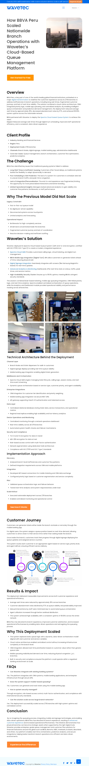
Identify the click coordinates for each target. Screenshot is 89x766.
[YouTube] (74, 763)
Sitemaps (53, 764)
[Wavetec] (18, 8)
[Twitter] (67, 763)
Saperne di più (75, 2)
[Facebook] (63, 763)
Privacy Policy (45, 764)
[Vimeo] (71, 763)
